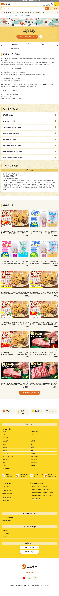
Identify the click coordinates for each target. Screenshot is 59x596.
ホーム (2, 16)
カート (52, 5)
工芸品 (4, 465)
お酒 (32, 444)
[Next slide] (57, 12)
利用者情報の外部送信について (35, 585)
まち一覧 (21, 12)
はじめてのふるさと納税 (7, 517)
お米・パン (5, 434)
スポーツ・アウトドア (36, 459)
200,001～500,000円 (37, 495)
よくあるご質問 (5, 533)
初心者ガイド (31, 12)
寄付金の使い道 (15, 48)
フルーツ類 (5, 438)
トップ (3, 12)
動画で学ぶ (38, 12)
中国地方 (4, 497)
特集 (26, 12)
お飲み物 (5, 447)
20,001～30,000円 (36, 489)
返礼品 (43, 44)
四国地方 (9, 497)
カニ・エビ (33, 438)
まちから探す (9, 16)
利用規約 (11, 585)
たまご (4, 444)
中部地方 (4, 493)
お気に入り (48, 5)
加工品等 (5, 450)
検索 (47, 8)
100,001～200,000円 (48, 492)
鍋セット (33, 453)
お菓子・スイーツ (35, 447)
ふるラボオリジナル (35, 431)
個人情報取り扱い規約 (21, 585)
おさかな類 (5, 441)
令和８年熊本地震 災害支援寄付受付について (29, 0)
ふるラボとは (5, 530)
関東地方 (9, 490)
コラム (43, 12)
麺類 (32, 450)
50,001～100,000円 (36, 492)
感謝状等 (33, 465)
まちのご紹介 (15, 44)
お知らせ (4, 537)
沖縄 (8, 500)
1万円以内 (34, 486)
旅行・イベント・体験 (8, 456)
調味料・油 (5, 453)
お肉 (32, 434)
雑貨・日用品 (6, 459)
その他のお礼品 (6, 468)
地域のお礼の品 (34, 456)
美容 (4, 462)
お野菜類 (33, 441)
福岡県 (21, 16)
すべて (4, 431)
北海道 (8, 486)
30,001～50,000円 (46, 489)
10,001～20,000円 (42, 486)
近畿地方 (9, 493)
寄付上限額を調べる (6, 520)
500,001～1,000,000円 (49, 495)
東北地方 (4, 490)
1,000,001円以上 (36, 498)
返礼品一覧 (15, 12)
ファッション (34, 462)
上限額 (44, 5)
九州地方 (16, 16)
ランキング (8, 12)
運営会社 (47, 585)
